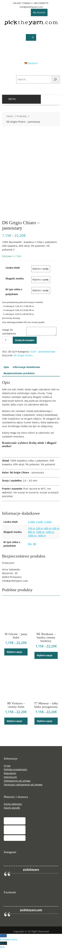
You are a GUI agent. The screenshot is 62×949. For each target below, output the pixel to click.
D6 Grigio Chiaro (23, 355)
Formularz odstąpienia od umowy (23, 784)
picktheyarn (31, 869)
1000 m (40, 532)
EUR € (8, 937)
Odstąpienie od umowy (17, 780)
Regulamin (10, 773)
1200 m (49, 532)
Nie (30, 543)
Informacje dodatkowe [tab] (26, 367)
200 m (39, 528)
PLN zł (3, 945)
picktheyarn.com (31, 910)
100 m (31, 528)
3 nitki (31, 521)
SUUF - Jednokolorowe (42, 351)
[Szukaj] (55, 79)
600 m (55, 528)
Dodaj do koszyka (24, 340)
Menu (12, 99)
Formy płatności (13, 804)
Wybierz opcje (14, 651)
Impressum (10, 777)
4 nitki (39, 521)
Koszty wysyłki (12, 807)
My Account (39, 12)
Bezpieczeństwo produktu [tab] (19, 373)
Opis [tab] (6, 367)
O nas (7, 765)
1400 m (32, 535)
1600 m (41, 535)
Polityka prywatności (15, 769)
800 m (31, 532)
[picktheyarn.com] (31, 24)
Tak (34, 543)
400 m (47, 528)
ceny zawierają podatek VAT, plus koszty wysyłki (23, 322)
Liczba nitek (13, 267)
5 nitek (47, 521)
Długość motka (15, 278)
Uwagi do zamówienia (9, 331)
